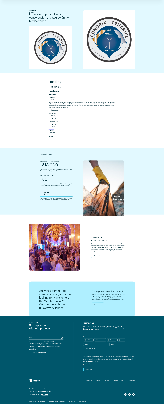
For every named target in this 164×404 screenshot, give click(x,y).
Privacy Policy (32, 349)
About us (89, 380)
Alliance (115, 380)
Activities (107, 380)
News (123, 380)
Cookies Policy (71, 401)
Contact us (131, 380)
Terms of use (32, 401)
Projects (97, 380)
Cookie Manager (82, 401)
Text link (51, 129)
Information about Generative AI (56, 401)
